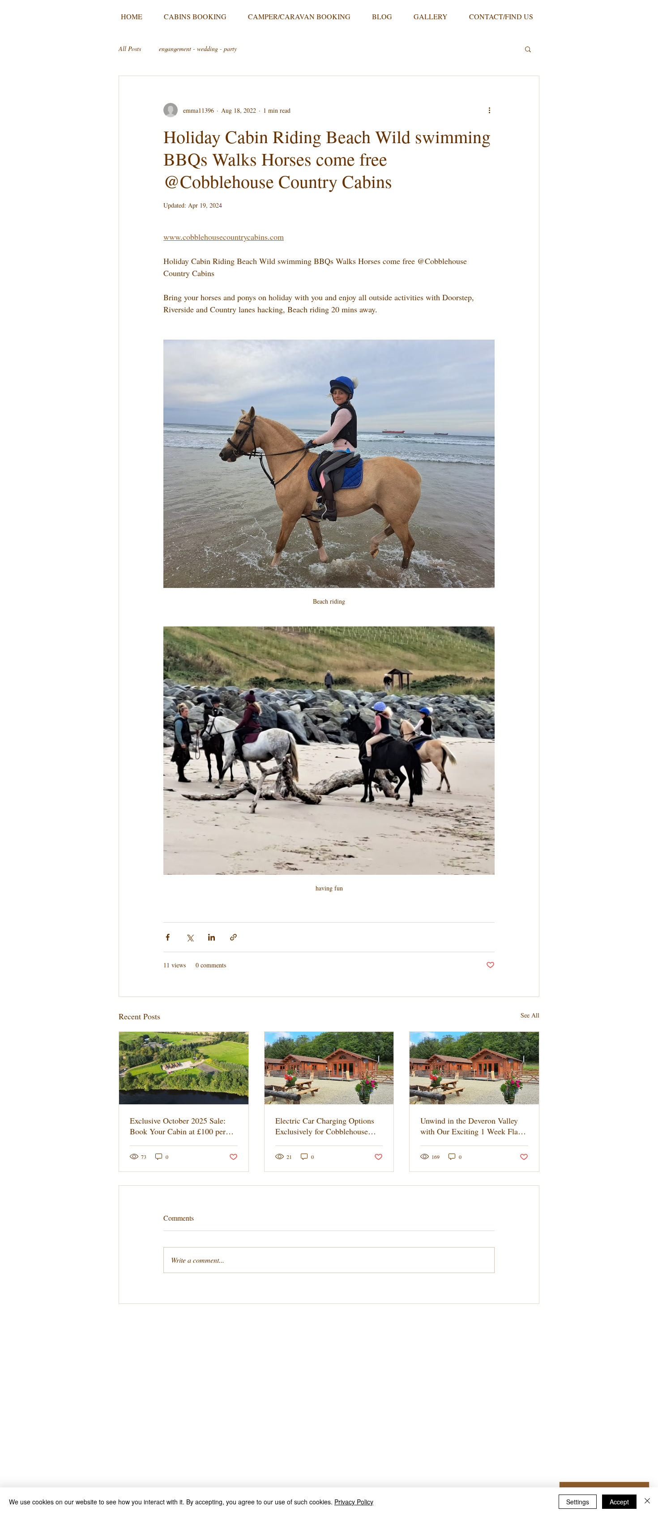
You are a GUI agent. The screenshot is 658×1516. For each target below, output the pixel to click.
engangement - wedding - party (198, 48)
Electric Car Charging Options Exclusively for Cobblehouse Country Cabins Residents (324, 1126)
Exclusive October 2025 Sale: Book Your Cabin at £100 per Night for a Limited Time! (178, 1126)
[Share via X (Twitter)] (189, 937)
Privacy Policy (353, 1501)
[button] (528, 48)
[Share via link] (233, 937)
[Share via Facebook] (167, 937)
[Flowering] (474, 1068)
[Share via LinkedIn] (211, 937)
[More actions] (489, 110)
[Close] (647, 1502)
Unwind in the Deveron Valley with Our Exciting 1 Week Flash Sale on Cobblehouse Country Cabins (472, 1126)
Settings (577, 1501)
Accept (619, 1501)
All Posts (130, 48)
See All (530, 1015)
